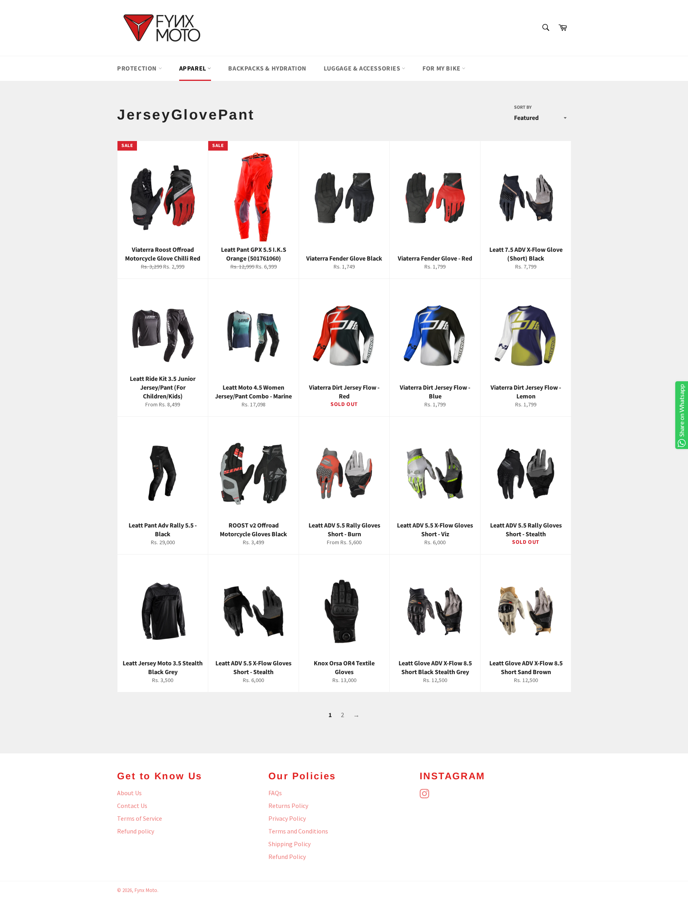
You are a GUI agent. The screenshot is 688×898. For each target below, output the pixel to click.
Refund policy (135, 831)
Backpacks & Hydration (267, 68)
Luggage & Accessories (363, 68)
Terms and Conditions (298, 831)
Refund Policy (287, 857)
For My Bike (442, 68)
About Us (129, 793)
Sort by (523, 107)
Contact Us (132, 806)
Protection (137, 68)
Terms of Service (139, 818)
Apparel (193, 68)
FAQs (275, 793)
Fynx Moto (146, 890)
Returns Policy (288, 806)
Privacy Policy (287, 818)
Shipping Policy (289, 844)
